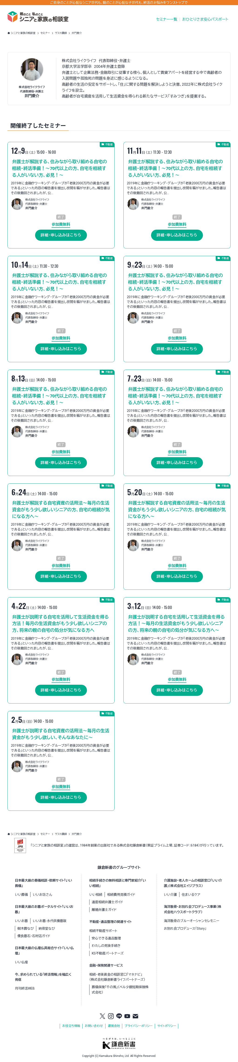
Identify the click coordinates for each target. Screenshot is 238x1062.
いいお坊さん (42, 894)
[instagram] (110, 1016)
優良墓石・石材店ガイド (33, 936)
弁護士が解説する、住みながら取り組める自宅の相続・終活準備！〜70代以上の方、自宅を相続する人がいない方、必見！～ (59, 168)
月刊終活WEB (25, 988)
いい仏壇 (21, 962)
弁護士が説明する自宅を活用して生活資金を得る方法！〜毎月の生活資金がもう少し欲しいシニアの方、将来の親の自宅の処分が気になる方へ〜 (176, 623)
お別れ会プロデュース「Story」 (185, 928)
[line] (119, 1016)
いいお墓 (21, 921)
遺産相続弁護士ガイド (107, 902)
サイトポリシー (166, 1026)
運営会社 (114, 1026)
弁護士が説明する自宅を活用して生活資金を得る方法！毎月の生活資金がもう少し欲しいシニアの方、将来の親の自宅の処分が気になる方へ (60, 623)
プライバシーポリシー (138, 1026)
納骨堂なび (47, 928)
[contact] (135, 1016)
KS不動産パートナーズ (108, 953)
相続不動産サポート (103, 931)
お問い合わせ (94, 1026)
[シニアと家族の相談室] (37, 16)
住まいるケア (191, 894)
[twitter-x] (102, 1016)
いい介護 (170, 894)
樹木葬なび (25, 928)
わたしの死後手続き (106, 946)
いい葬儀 (21, 894)
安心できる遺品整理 (106, 938)
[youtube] (127, 1016)
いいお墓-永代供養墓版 (49, 921)
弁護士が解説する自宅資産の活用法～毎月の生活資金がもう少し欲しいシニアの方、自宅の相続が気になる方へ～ (61, 509)
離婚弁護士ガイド (104, 910)
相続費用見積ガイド (121, 894)
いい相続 (95, 894)
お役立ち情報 (71, 1026)
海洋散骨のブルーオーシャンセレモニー (191, 921)
